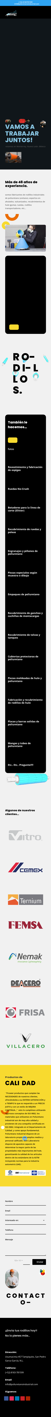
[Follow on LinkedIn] (17, 1398)
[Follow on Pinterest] (22, 1398)
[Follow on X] (33, 1398)
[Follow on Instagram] (12, 1398)
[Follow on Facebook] (6, 1398)
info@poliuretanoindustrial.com (21, 1384)
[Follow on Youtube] (28, 1398)
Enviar (40, 1262)
